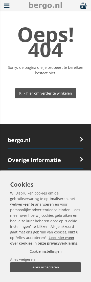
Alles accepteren (45, 267)
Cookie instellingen (46, 251)
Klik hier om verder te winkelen (45, 93)
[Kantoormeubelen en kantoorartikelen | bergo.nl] (45, 8)
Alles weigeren (22, 259)
